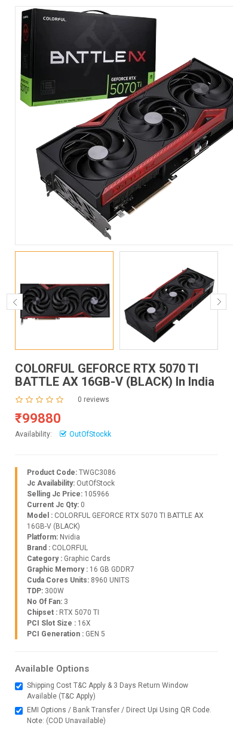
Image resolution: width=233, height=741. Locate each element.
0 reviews (93, 399)
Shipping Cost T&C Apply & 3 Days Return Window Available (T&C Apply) (107, 690)
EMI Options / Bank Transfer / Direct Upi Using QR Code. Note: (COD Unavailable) (119, 715)
